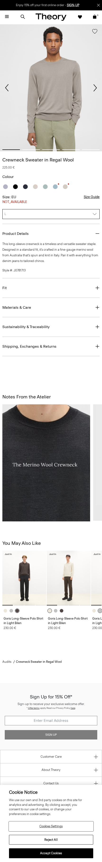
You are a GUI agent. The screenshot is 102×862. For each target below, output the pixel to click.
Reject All (50, 839)
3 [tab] (51, 149)
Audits (6, 661)
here (73, 708)
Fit (4, 288)
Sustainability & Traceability (26, 327)
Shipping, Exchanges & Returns (29, 346)
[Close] (98, 5)
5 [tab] (91, 149)
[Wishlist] (80, 16)
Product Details (15, 233)
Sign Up (51, 734)
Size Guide (92, 197)
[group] (24, 578)
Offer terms (34, 708)
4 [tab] (71, 149)
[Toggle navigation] (7, 16)
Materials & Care (16, 307)
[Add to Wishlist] (94, 32)
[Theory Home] (51, 17)
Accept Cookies (51, 853)
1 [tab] (11, 149)
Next (95, 87)
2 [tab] (31, 149)
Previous (6, 87)
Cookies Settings (51, 826)
